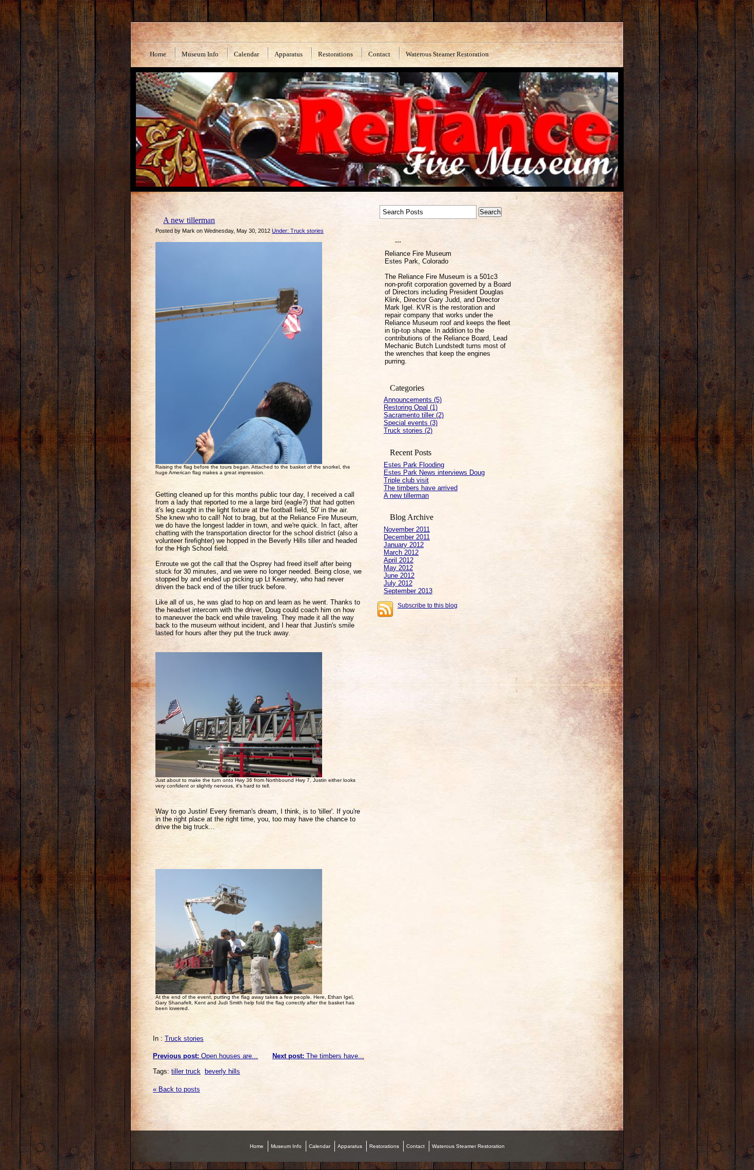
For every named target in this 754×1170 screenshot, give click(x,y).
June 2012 (399, 575)
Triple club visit (406, 480)
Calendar (246, 54)
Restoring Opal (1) (411, 407)
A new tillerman (189, 220)
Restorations (335, 54)
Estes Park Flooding (414, 465)
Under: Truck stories (298, 231)
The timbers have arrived (421, 488)
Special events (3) (411, 423)
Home (158, 54)
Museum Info (200, 54)
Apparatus (288, 54)
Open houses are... (205, 1056)
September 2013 (408, 591)
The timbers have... (318, 1056)
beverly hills (222, 1071)
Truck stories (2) (408, 430)
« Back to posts (176, 1089)
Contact (379, 54)
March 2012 (401, 552)
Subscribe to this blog (428, 605)
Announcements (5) (413, 400)
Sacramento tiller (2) (414, 415)
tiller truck (186, 1071)
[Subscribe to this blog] (385, 609)
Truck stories (184, 1038)
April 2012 (398, 560)
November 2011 (407, 529)
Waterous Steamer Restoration (447, 54)
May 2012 (398, 568)
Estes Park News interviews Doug (434, 472)
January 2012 (404, 545)
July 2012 (398, 583)
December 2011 (407, 537)
